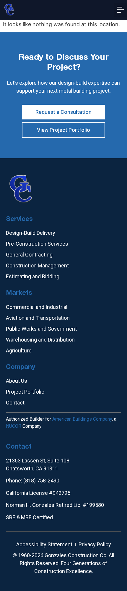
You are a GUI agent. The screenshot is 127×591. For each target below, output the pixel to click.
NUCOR (13, 426)
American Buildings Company (82, 419)
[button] (120, 10)
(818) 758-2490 (41, 480)
